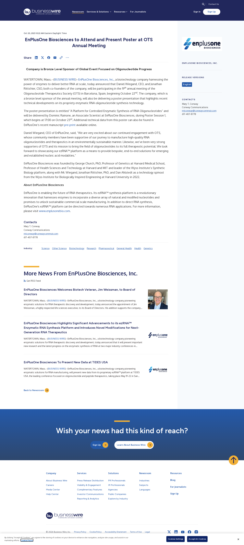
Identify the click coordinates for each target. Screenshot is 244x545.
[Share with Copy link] (61, 57)
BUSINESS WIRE (64, 79)
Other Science (59, 248)
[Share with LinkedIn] (36, 57)
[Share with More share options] (67, 57)
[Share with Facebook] (48, 57)
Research (91, 248)
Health (137, 248)
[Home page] (42, 11)
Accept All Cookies (197, 539)
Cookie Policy (27, 540)
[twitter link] (169, 532)
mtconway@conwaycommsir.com (41, 233)
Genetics (148, 248)
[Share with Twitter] (42, 57)
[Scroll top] (233, 460)
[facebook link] (189, 532)
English (187, 84)
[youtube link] (182, 532)
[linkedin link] (176, 532)
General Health (124, 248)
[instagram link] (196, 532)
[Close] (238, 539)
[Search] (203, 4)
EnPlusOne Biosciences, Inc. (96, 79)
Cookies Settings (175, 539)
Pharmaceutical (106, 248)
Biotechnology (76, 248)
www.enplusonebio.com (54, 211)
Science (46, 248)
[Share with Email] (55, 57)
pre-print (70, 125)
